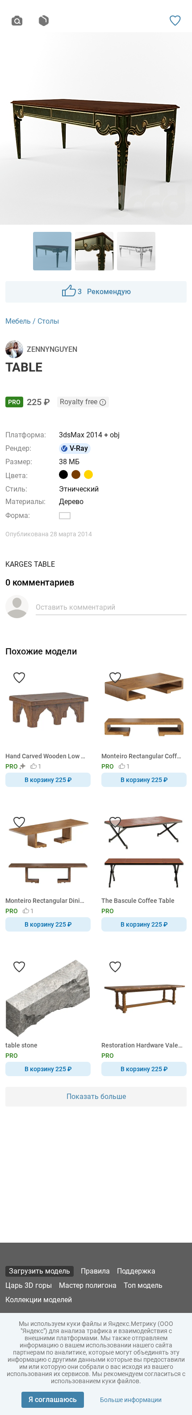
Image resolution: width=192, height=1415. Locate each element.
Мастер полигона (88, 1285)
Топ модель (143, 1285)
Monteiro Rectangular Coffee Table (142, 756)
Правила (95, 1271)
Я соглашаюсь (53, 1399)
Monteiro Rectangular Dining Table (46, 900)
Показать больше (96, 1096)
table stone (21, 1045)
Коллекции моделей (38, 1299)
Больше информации (131, 1399)
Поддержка (136, 1271)
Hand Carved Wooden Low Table (46, 756)
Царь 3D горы (28, 1285)
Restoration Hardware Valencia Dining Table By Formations (142, 1045)
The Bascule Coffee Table (138, 900)
